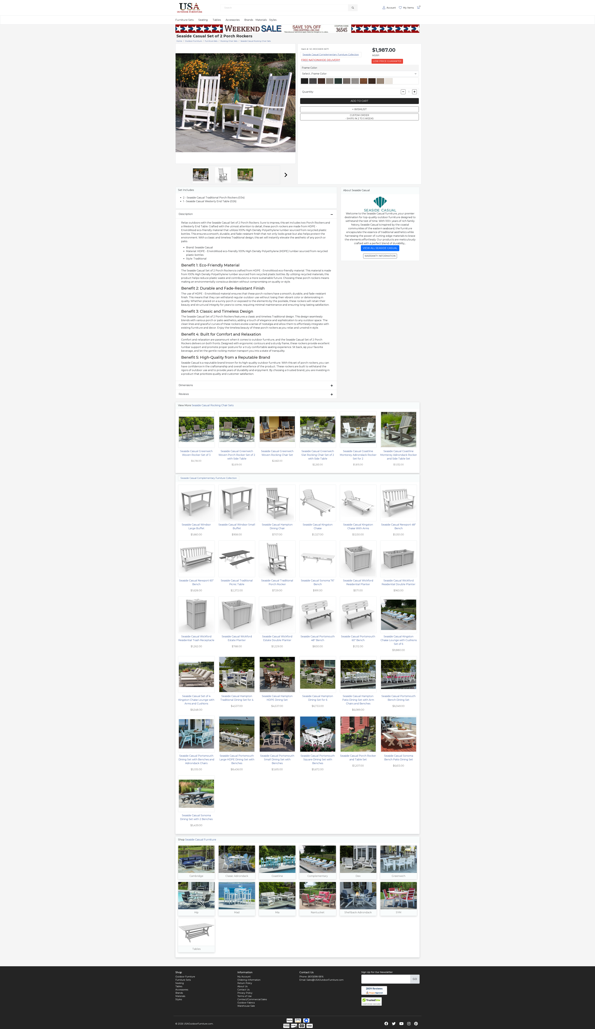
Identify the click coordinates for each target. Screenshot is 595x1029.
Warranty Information (380, 256)
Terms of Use (244, 996)
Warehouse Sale (246, 1006)
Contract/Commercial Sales (252, 999)
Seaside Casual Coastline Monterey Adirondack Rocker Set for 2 (358, 455)
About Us (242, 986)
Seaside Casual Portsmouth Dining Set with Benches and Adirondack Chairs (196, 759)
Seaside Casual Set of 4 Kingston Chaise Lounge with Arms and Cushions (196, 700)
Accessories (233, 19)
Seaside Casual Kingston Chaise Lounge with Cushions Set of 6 (399, 640)
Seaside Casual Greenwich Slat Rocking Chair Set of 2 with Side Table (317, 455)
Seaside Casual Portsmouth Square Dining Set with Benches (318, 759)
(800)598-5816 (315, 976)
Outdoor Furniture (185, 976)
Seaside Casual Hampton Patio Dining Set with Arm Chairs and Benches (358, 700)
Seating (203, 19)
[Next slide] (285, 175)
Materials (261, 19)
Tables (217, 19)
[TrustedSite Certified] (371, 1001)
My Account (244, 976)
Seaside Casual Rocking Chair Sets (213, 405)
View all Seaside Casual (380, 248)
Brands (248, 19)
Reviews (184, 394)
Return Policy (244, 983)
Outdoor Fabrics (246, 1002)
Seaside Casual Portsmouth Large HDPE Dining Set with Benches (236, 759)
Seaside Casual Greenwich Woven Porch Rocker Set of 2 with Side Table (236, 455)
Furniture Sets (184, 19)
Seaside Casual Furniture (200, 839)
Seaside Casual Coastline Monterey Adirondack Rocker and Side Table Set (398, 455)
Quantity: (308, 91)
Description (186, 214)
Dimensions (186, 385)
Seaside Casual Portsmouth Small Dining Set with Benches (277, 759)
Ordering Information (248, 979)
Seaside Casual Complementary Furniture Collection (331, 54)
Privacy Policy (244, 993)
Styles (272, 19)
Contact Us (243, 989)
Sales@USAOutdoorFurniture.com (325, 979)
